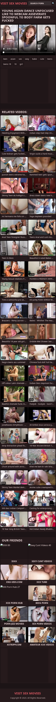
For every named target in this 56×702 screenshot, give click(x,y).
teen (5, 59)
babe (34, 59)
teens (49, 59)
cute (42, 59)
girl (21, 64)
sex (20, 59)
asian (13, 59)
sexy (27, 59)
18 (15, 64)
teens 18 (7, 64)
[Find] (53, 3)
